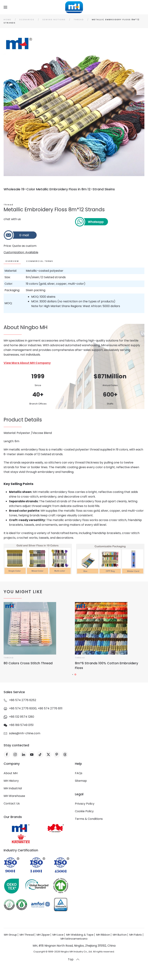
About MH (11, 773)
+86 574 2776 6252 (22, 700)
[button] (5, 7)
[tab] (72, 674)
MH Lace (58, 935)
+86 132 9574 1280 (21, 717)
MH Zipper (43, 935)
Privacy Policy (84, 804)
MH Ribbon (103, 935)
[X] (48, 754)
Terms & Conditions (89, 819)
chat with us (12, 219)
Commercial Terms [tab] (39, 261)
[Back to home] (74, 7)
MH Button (120, 935)
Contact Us (12, 803)
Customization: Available (21, 252)
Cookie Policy (84, 811)
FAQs (78, 773)
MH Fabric (135, 935)
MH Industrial (13, 788)
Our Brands (13, 817)
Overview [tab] (12, 261)
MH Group (10, 935)
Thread (8, 204)
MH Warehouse (14, 796)
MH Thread (27, 935)
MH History (11, 781)
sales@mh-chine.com (24, 733)
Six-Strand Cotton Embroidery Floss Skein (109, 663)
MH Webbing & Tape (79, 935)
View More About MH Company (27, 363)
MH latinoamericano (74, 938)
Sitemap (81, 781)
